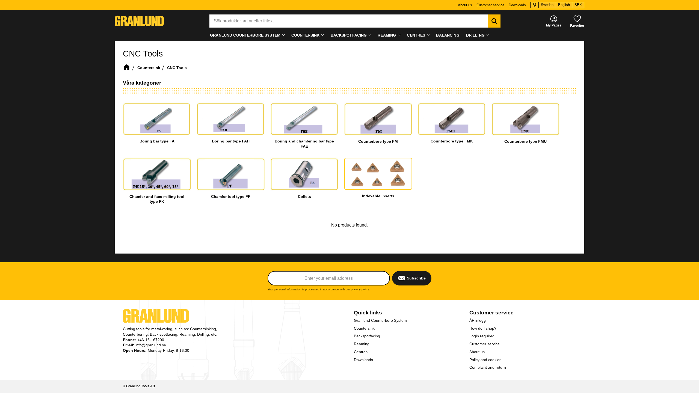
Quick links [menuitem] (368, 312)
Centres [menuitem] (416, 35)
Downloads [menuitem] (517, 5)
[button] (577, 20)
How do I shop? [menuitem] (482, 328)
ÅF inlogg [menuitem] (477, 320)
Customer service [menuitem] (490, 5)
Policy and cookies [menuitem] (485, 360)
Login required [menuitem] (481, 336)
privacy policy (360, 289)
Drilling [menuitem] (475, 35)
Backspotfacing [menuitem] (349, 35)
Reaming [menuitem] (387, 35)
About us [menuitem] (465, 5)
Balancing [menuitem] (447, 35)
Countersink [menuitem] (305, 35)
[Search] (494, 21)
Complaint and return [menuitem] (487, 367)
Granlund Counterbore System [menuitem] (245, 35)
